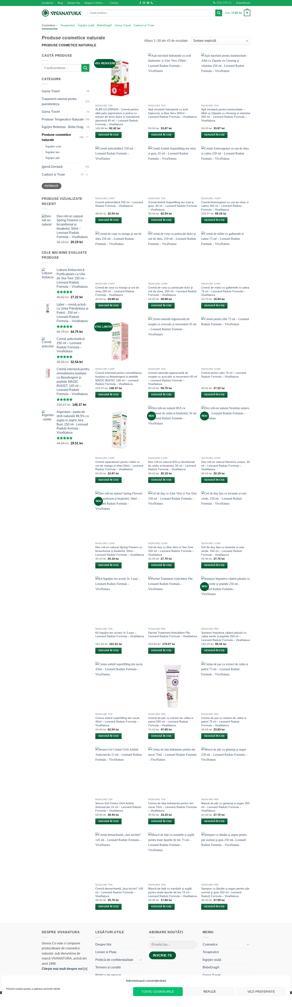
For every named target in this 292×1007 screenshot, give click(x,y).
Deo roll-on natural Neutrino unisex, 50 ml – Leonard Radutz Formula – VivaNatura (225, 465)
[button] (243, 3)
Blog (60, 2)
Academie (47, 2)
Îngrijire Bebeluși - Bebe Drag (62, 127)
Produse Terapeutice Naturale (63, 119)
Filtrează (51, 186)
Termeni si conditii (108, 967)
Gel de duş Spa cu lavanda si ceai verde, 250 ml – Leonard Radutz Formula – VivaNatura (222, 551)
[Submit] (218, 13)
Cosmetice (48, 25)
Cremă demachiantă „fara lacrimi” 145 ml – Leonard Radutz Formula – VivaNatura (119, 892)
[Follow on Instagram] (144, 3)
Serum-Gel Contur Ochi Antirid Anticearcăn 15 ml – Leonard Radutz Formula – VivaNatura (118, 807)
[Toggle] (87, 137)
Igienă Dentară (52, 166)
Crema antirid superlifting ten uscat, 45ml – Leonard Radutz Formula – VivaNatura (117, 721)
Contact (113, 2)
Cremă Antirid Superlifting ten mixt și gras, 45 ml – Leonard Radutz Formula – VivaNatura (172, 206)
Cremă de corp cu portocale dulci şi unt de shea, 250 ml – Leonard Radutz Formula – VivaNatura (172, 291)
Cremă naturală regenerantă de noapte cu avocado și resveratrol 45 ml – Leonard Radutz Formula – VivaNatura (172, 378)
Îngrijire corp (53, 146)
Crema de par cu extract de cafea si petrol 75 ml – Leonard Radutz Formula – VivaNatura (223, 721)
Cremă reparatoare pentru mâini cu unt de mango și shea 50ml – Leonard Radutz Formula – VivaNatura (119, 465)
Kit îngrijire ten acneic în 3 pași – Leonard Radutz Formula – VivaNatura (119, 634)
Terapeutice (67, 25)
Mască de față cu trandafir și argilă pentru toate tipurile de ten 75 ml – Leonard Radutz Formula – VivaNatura (172, 892)
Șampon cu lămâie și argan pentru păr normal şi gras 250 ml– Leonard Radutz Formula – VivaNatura (225, 892)
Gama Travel (123, 25)
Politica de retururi (108, 975)
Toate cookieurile (158, 991)
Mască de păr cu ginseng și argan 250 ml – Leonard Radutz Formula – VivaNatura (225, 807)
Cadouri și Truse (144, 25)
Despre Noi (73, 2)
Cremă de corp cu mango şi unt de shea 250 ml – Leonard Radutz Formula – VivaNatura (117, 291)
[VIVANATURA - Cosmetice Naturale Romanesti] (61, 13)
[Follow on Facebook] (140, 3)
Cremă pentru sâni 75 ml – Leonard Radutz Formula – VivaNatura (223, 374)
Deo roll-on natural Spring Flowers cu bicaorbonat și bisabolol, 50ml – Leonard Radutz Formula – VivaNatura (119, 551)
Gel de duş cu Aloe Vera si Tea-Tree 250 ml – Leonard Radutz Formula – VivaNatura (171, 551)
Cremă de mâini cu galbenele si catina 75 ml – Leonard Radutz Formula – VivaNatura (225, 291)
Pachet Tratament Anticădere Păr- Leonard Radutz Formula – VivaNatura (172, 634)
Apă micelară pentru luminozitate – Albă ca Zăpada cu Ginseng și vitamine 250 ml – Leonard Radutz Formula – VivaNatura (225, 115)
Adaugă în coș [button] (108, 135)
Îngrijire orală (86, 25)
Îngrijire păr (52, 157)
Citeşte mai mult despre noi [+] (64, 968)
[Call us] (152, 3)
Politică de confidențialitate (114, 959)
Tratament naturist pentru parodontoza (59, 101)
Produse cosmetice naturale (56, 137)
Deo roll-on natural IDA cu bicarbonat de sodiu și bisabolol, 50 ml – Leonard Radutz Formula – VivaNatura (172, 465)
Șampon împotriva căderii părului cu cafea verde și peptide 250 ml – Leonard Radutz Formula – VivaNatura (225, 636)
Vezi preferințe (261, 991)
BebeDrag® (104, 25)
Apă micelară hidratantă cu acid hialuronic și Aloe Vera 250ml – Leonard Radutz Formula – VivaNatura (172, 113)
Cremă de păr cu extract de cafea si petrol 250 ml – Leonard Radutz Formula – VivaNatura (170, 721)
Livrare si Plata (105, 952)
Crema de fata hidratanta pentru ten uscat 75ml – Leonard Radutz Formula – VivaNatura (172, 807)
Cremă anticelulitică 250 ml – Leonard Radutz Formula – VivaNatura (119, 204)
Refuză (209, 991)
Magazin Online (93, 2)
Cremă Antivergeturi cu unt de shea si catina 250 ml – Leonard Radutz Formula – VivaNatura (224, 206)
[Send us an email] (148, 3)
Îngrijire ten (52, 152)
